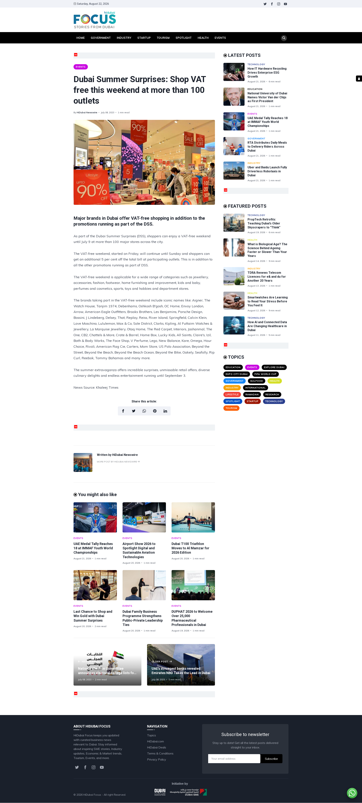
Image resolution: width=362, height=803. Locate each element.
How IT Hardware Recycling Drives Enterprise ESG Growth (267, 72)
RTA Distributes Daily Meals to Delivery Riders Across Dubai (267, 146)
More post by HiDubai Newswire (117, 461)
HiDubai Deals (156, 747)
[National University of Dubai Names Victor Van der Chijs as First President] (235, 98)
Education (255, 89)
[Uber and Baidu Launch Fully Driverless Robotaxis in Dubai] (235, 172)
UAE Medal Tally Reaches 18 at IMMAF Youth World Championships (93, 548)
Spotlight (184, 37)
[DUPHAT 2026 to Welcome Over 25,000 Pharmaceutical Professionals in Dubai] (193, 585)
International (255, 387)
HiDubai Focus (92, 794)
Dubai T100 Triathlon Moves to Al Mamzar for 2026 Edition (190, 548)
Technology (256, 64)
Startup (144, 37)
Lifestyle (232, 394)
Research (272, 394)
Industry (124, 37)
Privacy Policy (156, 759)
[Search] (284, 38)
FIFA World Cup (266, 374)
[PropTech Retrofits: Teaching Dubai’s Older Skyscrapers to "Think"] (235, 224)
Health (203, 37)
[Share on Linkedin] (165, 410)
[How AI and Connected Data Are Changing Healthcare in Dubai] (235, 326)
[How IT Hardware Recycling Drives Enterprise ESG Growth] (235, 73)
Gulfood (256, 380)
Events (220, 37)
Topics (151, 735)
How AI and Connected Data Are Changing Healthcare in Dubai (267, 326)
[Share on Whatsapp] (144, 410)
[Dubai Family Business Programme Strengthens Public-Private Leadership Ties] (144, 585)
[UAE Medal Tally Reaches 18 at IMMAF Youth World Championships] (95, 517)
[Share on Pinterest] (155, 410)
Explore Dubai (274, 367)
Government (101, 37)
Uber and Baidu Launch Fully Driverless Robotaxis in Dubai (267, 171)
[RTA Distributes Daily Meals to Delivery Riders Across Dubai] (235, 147)
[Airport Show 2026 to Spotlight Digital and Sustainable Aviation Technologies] (144, 517)
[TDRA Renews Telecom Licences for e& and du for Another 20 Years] (235, 277)
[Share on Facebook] (123, 410)
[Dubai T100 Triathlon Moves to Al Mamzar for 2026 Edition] (193, 517)
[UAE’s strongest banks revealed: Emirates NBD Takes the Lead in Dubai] (181, 665)
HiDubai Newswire (87, 112)
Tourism (163, 37)
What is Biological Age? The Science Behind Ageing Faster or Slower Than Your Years (267, 250)
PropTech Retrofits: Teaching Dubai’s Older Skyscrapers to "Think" (264, 223)
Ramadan (252, 394)
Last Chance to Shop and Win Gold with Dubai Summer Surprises (93, 616)
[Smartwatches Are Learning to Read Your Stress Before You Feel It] (235, 302)
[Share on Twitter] (133, 410)
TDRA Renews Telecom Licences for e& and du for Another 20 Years (267, 276)
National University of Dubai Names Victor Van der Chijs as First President (267, 97)
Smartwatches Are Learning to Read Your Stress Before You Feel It (268, 301)
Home (81, 37)
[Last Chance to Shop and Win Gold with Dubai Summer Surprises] (95, 585)
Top (282, 794)
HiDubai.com (155, 741)
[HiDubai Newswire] (83, 471)
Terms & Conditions (160, 753)
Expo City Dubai (237, 374)
